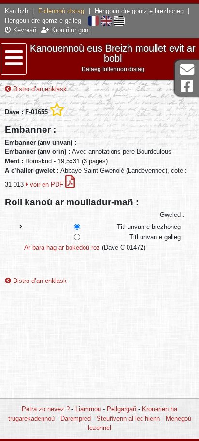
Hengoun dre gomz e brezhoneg (139, 10)
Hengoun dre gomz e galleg (43, 20)
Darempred (75, 418)
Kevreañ (23, 30)
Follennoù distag (61, 10)
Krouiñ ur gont (69, 30)
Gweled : (172, 214)
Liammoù (88, 409)
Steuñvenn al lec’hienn (128, 418)
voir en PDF (46, 184)
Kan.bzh (16, 10)
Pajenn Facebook (187, 86)
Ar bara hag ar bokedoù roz (62, 247)
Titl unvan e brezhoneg (149, 226)
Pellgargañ (121, 409)
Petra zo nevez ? (46, 409)
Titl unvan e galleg (155, 237)
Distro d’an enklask (39, 89)
